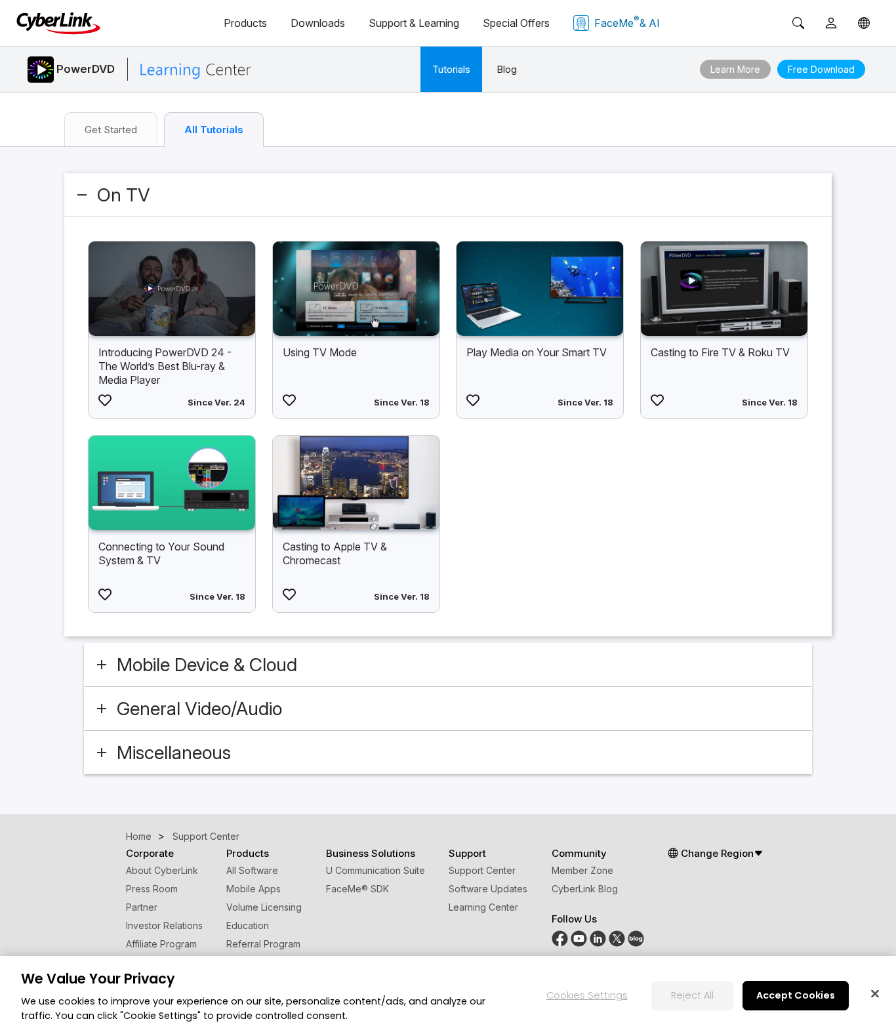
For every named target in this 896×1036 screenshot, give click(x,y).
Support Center (482, 870)
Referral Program (263, 943)
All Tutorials (213, 129)
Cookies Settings (587, 994)
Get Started (111, 129)
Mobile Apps (253, 888)
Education (247, 925)
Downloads (318, 23)
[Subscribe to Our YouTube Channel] (579, 937)
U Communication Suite (375, 870)
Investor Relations (164, 925)
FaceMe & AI (627, 22)
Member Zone (582, 870)
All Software (252, 870)
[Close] (875, 993)
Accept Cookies (795, 994)
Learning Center (483, 907)
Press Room (152, 888)
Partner (141, 907)
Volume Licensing (264, 907)
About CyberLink (162, 870)
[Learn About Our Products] (636, 937)
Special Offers (516, 23)
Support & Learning (414, 23)
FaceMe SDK (357, 888)
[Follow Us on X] (617, 937)
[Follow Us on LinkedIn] (598, 937)
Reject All (692, 994)
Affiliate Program (161, 943)
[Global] (863, 23)
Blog (507, 69)
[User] (831, 23)
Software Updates (488, 888)
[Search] (798, 23)
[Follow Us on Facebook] (560, 937)
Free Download (821, 69)
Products (245, 23)
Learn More (735, 69)
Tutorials (451, 69)
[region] (448, 996)
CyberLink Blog (585, 888)
